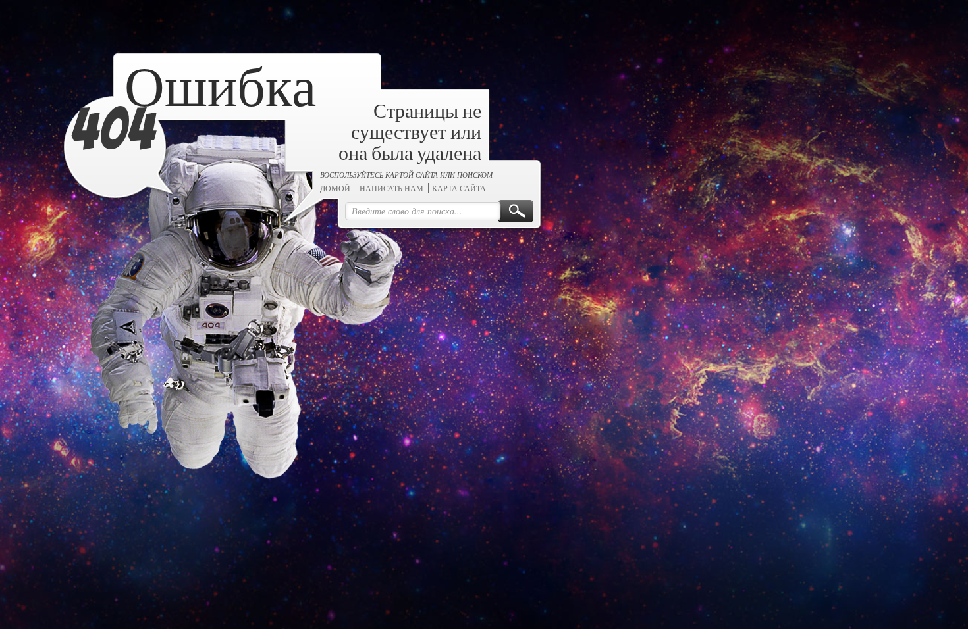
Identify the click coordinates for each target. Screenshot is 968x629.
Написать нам (443, 232)
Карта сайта (512, 232)
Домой (388, 232)
